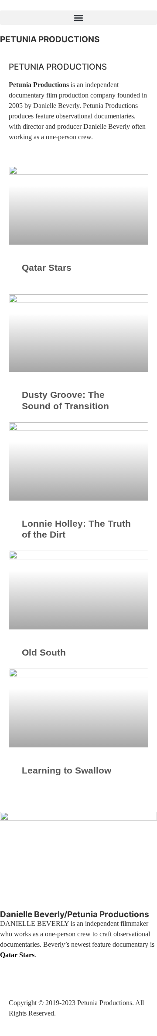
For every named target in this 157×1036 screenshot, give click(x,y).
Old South (44, 652)
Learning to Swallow (66, 770)
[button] (78, 17)
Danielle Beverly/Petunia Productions (74, 914)
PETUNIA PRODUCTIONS (49, 39)
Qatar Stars (47, 267)
